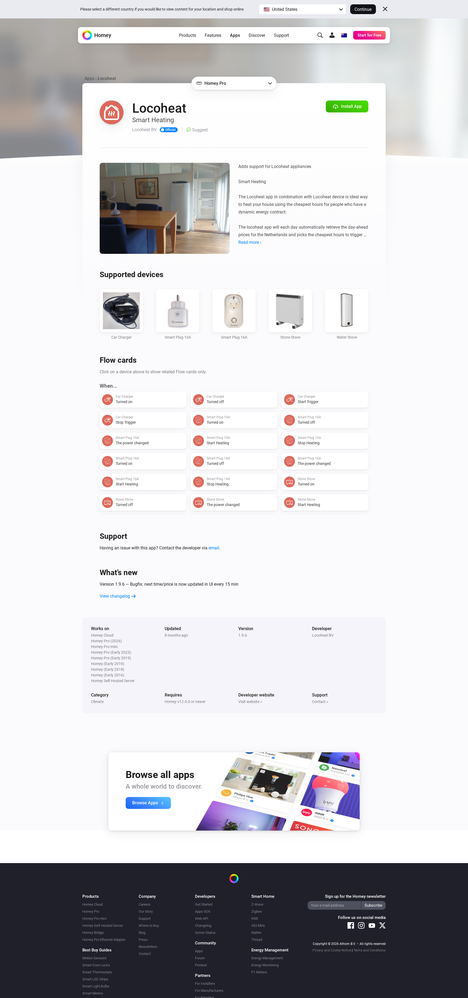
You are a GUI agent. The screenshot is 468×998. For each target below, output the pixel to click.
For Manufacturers (209, 991)
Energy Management (267, 958)
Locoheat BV (323, 635)
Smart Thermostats (97, 972)
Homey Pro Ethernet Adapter (103, 940)
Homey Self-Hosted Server (102, 926)
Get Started (203, 904)
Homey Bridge (93, 933)
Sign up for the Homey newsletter (355, 896)
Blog (142, 933)
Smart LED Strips (95, 979)
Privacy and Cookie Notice (332, 950)
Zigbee (256, 911)
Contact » (320, 701)
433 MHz (258, 926)
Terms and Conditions (369, 950)
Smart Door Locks (96, 965)
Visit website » (250, 701)
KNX (254, 918)
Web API (201, 918)
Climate (97, 701)
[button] (302, 9)
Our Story (146, 911)
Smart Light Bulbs (95, 986)
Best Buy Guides (97, 950)
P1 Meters (259, 972)
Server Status (205, 933)
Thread (256, 940)
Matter (256, 933)
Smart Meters (92, 993)
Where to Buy (149, 926)
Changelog (203, 926)
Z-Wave (257, 904)
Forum (200, 958)
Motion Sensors (94, 958)
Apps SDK (202, 911)
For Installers (205, 983)
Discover (257, 35)
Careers (145, 904)
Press (143, 940)
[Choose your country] (344, 35)
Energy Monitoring (265, 965)
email (214, 547)
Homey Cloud (92, 904)
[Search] (320, 35)
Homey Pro (90, 911)
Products (187, 35)
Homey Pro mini (94, 918)
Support (281, 35)
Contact (145, 954)
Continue (363, 9)
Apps (235, 35)
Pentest (201, 965)
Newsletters (148, 947)
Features (213, 35)
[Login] (332, 35)
